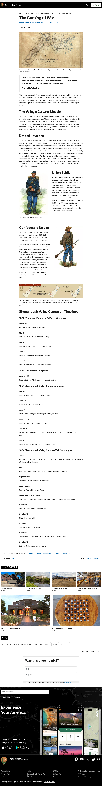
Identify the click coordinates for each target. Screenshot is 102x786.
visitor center (44, 644)
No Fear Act (57, 774)
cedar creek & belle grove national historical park (19, 644)
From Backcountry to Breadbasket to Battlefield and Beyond (47, 553)
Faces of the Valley (92, 558)
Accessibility (5, 771)
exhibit (55, 644)
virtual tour (64, 644)
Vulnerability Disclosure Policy (89, 771)
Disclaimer (56, 777)
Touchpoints (67, 682)
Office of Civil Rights (85, 777)
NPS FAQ (56, 771)
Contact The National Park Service (36, 775)
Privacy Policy (6, 774)
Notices (29, 771)
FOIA (3, 777)
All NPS (18, 698)
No (31, 675)
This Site (6, 698)
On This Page (29, 28)
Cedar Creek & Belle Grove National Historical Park (39, 22)
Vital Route (14, 558)
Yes (31, 669)
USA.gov (81, 774)
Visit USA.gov (49, 782)
